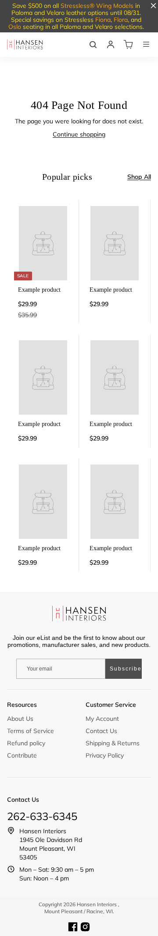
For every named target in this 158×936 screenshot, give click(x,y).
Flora (121, 20)
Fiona (103, 20)
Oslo (14, 27)
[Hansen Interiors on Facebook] (73, 927)
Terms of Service (30, 731)
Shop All (139, 177)
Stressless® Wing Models (97, 6)
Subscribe (126, 669)
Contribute (22, 755)
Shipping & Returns (113, 743)
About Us (20, 719)
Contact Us (101, 731)
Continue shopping (79, 134)
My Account (102, 719)
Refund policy (26, 743)
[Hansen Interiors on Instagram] (85, 927)
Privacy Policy (105, 755)
